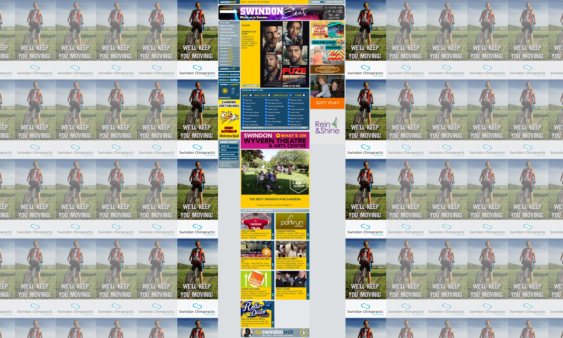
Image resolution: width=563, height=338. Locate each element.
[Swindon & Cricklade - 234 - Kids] (327, 73)
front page (224, 22)
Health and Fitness (296, 115)
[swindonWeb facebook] (229, 76)
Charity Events (250, 103)
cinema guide (226, 29)
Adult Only (248, 100)
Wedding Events (296, 125)
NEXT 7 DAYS (260, 95)
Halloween (271, 115)
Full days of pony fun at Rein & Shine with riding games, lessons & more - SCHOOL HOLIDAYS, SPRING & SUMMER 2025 (290, 263)
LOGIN (329, 2)
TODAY (245, 95)
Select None (257, 128)
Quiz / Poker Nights (274, 121)
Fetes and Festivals (252, 112)
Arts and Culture (273, 100)
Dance (292, 106)
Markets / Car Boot (296, 118)
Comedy (248, 106)
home (243, 2)
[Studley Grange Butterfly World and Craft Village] (327, 108)
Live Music (271, 118)
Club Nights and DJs (274, 103)
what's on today (227, 26)
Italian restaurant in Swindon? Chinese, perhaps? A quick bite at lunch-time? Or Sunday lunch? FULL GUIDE (255, 293)
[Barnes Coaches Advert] (327, 38)
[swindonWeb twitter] (229, 81)
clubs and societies (229, 35)
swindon (226, 48)
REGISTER (338, 2)
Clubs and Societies (297, 103)
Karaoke (248, 118)
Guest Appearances (252, 115)
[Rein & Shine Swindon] (327, 143)
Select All (247, 128)
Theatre (270, 125)
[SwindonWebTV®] (228, 70)
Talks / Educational (251, 125)
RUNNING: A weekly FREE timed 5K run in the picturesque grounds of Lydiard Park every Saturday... (290, 234)
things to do (225, 39)
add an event (226, 45)
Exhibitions (248, 109)
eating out (224, 42)
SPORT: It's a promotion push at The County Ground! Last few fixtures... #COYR (255, 234)
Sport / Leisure (295, 121)
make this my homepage (258, 2)
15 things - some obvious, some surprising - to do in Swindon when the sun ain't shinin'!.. (255, 263)
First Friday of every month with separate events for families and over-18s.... (255, 322)
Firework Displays (273, 112)
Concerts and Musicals (275, 106)
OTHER (298, 95)
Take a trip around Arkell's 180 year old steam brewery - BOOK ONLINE (289, 292)
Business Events (296, 100)
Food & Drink (294, 112)
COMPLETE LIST (280, 95)
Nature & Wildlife (250, 121)
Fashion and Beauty (297, 109)
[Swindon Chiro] (109, 169)
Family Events (272, 109)
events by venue (227, 32)
